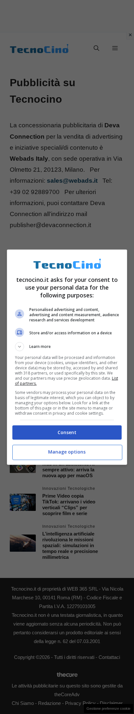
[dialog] (67, 357)
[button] (67, 346)
